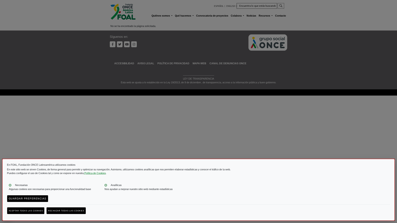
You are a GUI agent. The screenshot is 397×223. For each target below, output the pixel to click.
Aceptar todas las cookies (26, 211)
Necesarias (21, 185)
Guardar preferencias (28, 198)
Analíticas (116, 185)
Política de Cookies (95, 173)
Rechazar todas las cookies (66, 211)
